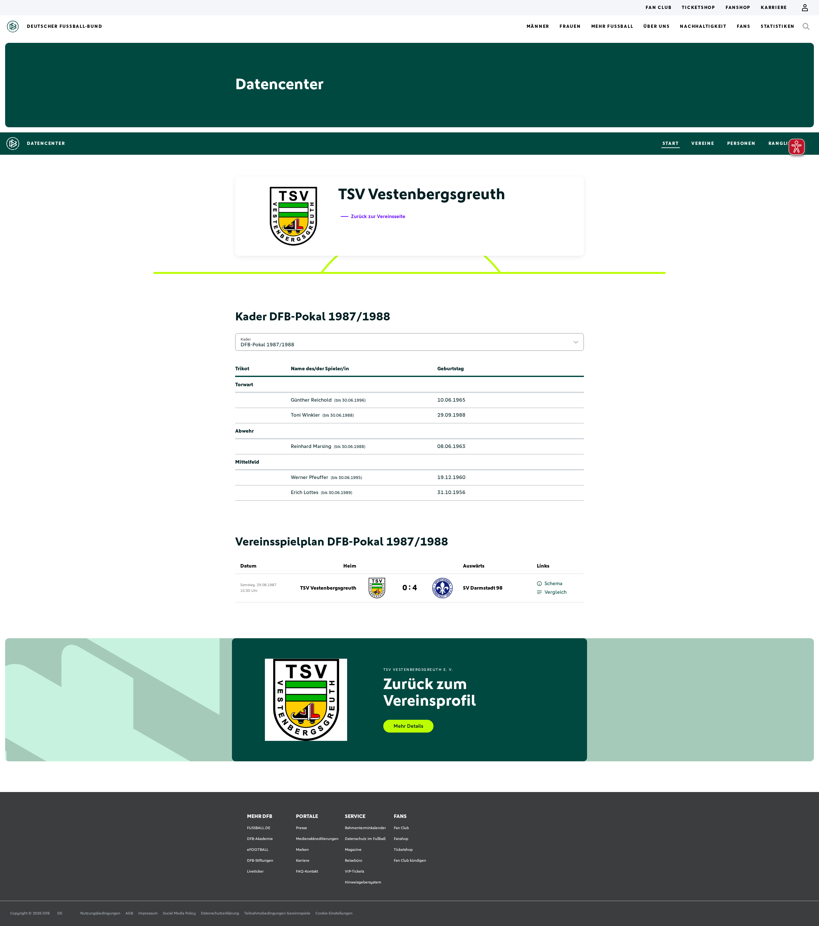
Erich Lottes (304, 492)
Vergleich (556, 592)
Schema (553, 583)
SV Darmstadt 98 (483, 588)
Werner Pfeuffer (309, 477)
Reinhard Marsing (311, 446)
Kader (246, 339)
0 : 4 (409, 588)
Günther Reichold (311, 400)
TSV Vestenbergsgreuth (328, 588)
